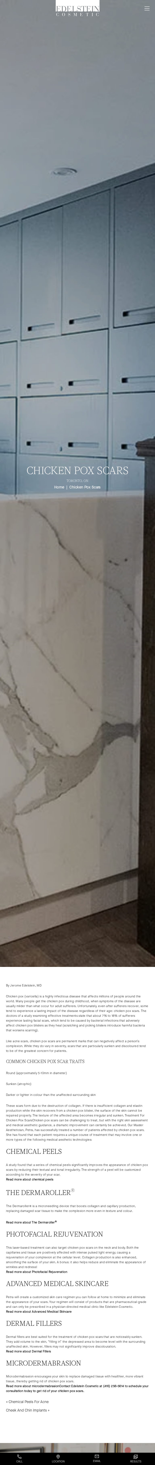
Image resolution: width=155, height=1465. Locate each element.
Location (58, 1461)
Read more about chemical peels (29, 1179)
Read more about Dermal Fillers (28, 1351)
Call (19, 1461)
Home (59, 487)
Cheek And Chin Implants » (27, 1410)
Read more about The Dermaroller (31, 1222)
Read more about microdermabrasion (32, 1386)
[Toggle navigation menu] (146, 8)
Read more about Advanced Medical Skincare (39, 1312)
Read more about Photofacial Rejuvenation (36, 1272)
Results (135, 1461)
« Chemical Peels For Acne (27, 1401)
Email (97, 1461)
